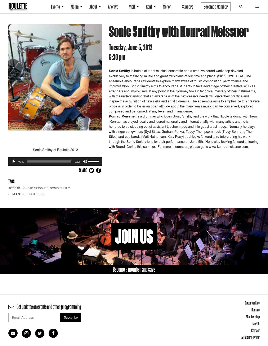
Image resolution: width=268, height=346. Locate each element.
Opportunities (252, 303)
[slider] (94, 161)
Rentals (255, 309)
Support (187, 7)
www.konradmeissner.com (228, 146)
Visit (132, 7)
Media (75, 7)
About (93, 7)
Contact (255, 330)
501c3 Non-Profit (250, 337)
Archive (113, 7)
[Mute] (85, 161)
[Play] (14, 161)
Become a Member (216, 7)
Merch (167, 7)
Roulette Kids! (33, 194)
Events (55, 7)
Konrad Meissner (35, 188)
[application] (55, 161)
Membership (253, 316)
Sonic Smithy (60, 188)
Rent (149, 7)
